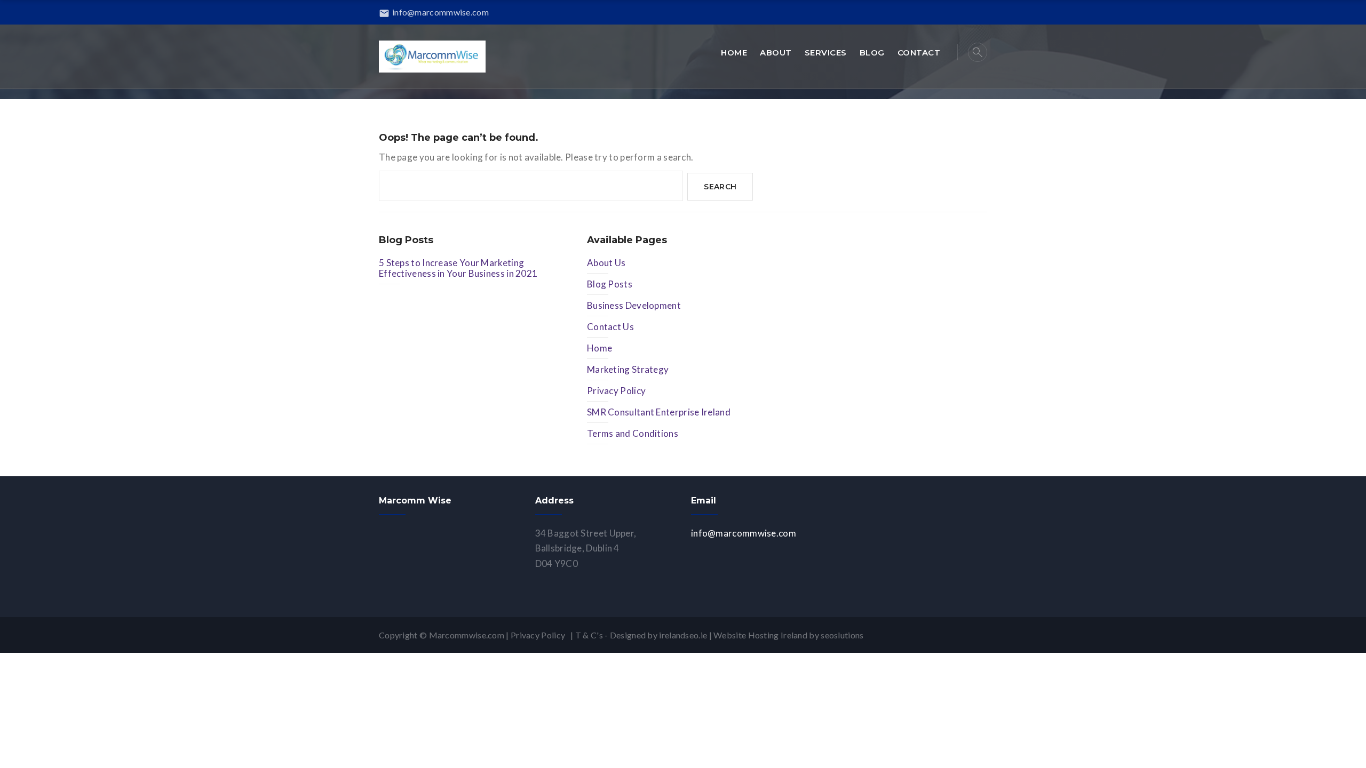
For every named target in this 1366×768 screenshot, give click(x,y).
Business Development (634, 305)
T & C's (589, 635)
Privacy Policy (616, 390)
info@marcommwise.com (434, 12)
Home (599, 348)
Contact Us (610, 326)
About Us (606, 262)
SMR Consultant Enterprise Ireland (658, 412)
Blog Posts (609, 284)
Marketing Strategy (628, 369)
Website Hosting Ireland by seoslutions (788, 635)
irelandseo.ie (683, 635)
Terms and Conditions (632, 433)
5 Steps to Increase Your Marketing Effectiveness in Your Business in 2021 (458, 268)
